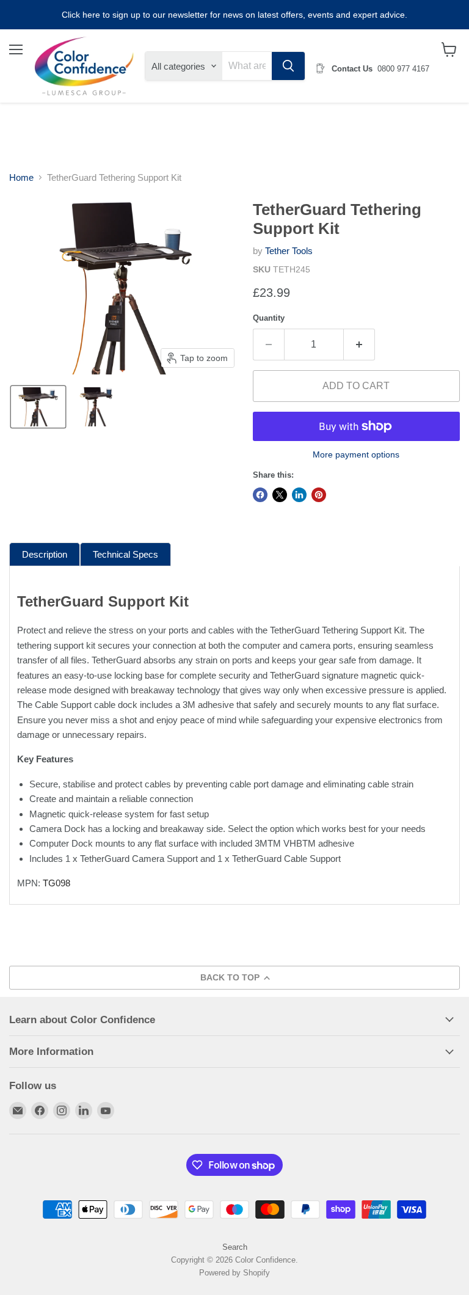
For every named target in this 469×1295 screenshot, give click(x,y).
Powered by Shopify (234, 1272)
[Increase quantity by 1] (359, 344)
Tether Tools (289, 251)
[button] (38, 407)
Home (21, 177)
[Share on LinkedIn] (299, 494)
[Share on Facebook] (260, 494)
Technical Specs (125, 554)
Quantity (269, 318)
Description (44, 554)
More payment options (356, 454)
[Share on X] (279, 494)
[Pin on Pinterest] (318, 494)
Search (234, 1247)
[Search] (288, 66)
